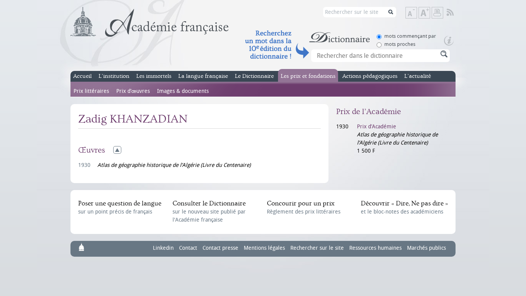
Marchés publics (426, 248)
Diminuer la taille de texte (416, 13)
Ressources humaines (375, 248)
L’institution (114, 76)
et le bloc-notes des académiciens (404, 207)
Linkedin (163, 248)
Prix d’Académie (376, 126)
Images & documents (183, 91)
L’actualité (417, 76)
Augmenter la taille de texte (429, 13)
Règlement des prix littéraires (303, 207)
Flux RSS (455, 13)
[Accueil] (149, 22)
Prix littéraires (91, 91)
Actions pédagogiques (369, 76)
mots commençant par (410, 36)
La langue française (203, 76)
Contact (188, 248)
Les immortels (153, 76)
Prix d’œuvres (133, 91)
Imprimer (437, 12)
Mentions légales (264, 248)
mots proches (399, 44)
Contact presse (220, 248)
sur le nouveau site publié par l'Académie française (209, 211)
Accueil (82, 76)
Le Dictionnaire (254, 76)
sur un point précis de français (119, 207)
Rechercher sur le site (317, 248)
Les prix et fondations (308, 76)
